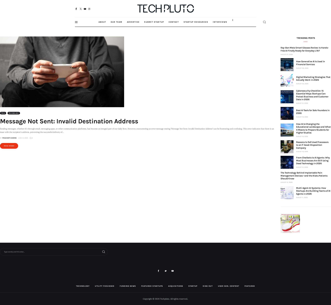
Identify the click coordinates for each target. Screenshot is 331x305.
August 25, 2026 (302, 84)
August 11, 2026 (302, 197)
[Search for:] (54, 251)
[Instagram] (89, 8)
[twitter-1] (165, 271)
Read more (9, 146)
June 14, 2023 (23, 138)
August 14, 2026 (302, 167)
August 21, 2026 (302, 103)
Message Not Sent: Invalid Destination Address (69, 121)
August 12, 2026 (286, 182)
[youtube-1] (172, 271)
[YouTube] (85, 8)
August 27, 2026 (287, 54)
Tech (3, 113)
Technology (14, 113)
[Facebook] (76, 8)
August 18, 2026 (302, 117)
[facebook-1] (158, 271)
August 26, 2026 (302, 68)
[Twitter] (80, 8)
